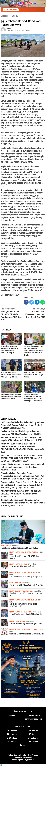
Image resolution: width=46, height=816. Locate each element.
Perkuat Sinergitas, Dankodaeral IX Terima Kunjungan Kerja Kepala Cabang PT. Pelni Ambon (33, 397)
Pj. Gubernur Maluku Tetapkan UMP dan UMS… (19, 548)
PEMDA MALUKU (20, 621)
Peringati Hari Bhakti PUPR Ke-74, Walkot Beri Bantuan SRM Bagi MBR (11, 314)
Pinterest (13, 734)
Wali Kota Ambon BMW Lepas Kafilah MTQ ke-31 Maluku (33, 374)
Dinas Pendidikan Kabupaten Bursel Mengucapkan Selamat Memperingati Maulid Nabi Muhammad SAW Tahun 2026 (23, 476)
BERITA (3, 546)
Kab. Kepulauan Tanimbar (29, 552)
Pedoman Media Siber (33, 719)
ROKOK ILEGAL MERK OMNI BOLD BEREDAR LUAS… (23, 605)
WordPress (13, 738)
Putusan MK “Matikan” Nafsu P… (22, 566)
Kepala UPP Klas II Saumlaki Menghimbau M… (25, 594)
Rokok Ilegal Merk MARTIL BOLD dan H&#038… (24, 557)
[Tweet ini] (31, 302)
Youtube (35, 742)
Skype (13, 742)
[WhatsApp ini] (42, 302)
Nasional (24, 564)
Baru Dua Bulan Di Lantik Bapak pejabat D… (26, 576)
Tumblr (35, 734)
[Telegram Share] (37, 302)
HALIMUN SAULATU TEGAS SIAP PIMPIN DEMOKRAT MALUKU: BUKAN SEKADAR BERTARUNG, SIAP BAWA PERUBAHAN (18, 446)
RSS (24, 745)
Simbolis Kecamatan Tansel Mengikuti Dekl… (27, 634)
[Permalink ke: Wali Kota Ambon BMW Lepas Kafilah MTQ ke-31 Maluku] (34, 365)
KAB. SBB (18, 583)
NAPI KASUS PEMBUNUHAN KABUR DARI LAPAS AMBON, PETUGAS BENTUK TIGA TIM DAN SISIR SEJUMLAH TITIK (21, 458)
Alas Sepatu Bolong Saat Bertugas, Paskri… (26, 623)
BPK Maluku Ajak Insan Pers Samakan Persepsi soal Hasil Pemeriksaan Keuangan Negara (11, 349)
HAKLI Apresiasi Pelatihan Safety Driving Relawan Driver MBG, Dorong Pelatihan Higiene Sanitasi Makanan (22, 425)
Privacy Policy (34, 716)
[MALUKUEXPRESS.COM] (23, 3)
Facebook (13, 730)
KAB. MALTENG (25, 572)
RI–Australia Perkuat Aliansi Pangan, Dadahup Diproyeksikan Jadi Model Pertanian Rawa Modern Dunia (34, 350)
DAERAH (8, 546)
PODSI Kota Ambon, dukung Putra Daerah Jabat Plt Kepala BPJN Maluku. (11, 374)
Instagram (35, 738)
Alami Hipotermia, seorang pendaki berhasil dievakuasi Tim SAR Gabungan (11, 396)
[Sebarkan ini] (26, 302)
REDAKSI (12, 716)
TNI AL (30, 612)
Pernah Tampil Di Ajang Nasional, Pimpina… (26, 585)
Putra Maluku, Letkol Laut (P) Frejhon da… (26, 614)
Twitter (35, 730)
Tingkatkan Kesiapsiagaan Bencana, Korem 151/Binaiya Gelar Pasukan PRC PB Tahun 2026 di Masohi (23, 503)
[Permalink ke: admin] (3, 29)
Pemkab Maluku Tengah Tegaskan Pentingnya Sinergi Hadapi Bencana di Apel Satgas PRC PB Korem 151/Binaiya (21, 485)
